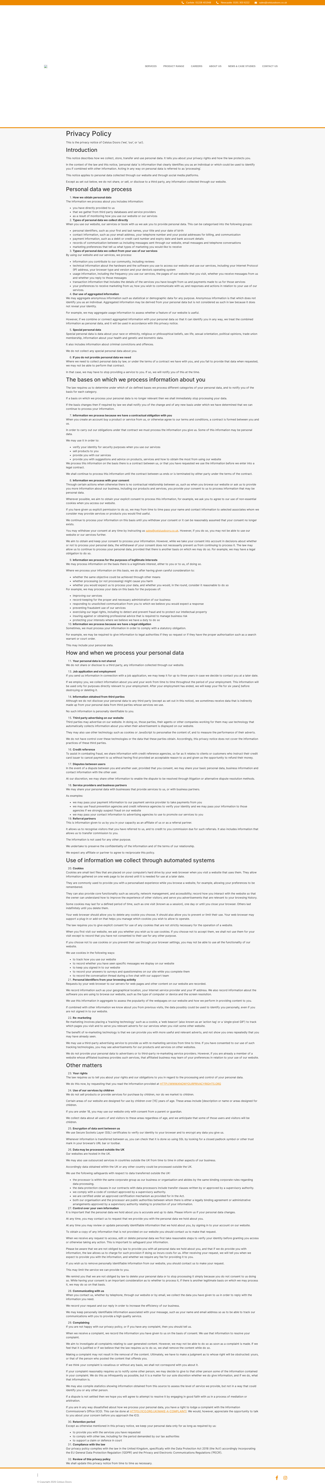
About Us (215, 66)
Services (151, 66)
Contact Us (270, 66)
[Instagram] (285, 1478)
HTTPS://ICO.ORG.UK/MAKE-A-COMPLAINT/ (158, 1411)
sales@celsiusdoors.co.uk (162, 530)
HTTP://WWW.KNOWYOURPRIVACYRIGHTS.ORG (190, 1083)
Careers (196, 66)
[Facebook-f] (277, 1478)
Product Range (173, 66)
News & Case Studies (241, 66)
